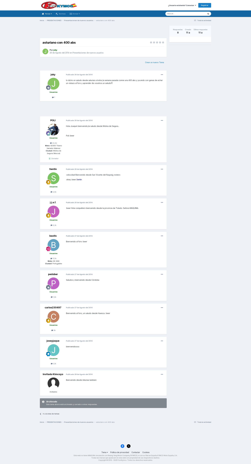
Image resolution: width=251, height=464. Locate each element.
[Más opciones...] (162, 74)
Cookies (146, 452)
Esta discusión (196, 14)
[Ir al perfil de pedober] (53, 283)
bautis (53, 235)
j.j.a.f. (53, 202)
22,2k (54, 143)
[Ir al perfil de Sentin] (53, 178)
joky (53, 74)
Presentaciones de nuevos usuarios (88, 53)
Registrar (204, 5)
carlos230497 (53, 307)
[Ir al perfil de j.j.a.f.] (53, 211)
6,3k (54, 225)
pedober (53, 274)
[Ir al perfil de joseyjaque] (53, 350)
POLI (53, 120)
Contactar (136, 452)
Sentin (53, 169)
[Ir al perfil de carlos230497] (53, 317)
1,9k (54, 297)
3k (54, 330)
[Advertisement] (103, 31)
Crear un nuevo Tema (154, 62)
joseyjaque (53, 340)
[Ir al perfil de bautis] (53, 245)
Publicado (79, 75)
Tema (104, 452)
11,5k (54, 258)
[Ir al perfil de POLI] (53, 129)
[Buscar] (208, 14)
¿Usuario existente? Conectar (181, 5)
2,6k (54, 192)
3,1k (54, 364)
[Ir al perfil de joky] (45, 51)
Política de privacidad (119, 452)
